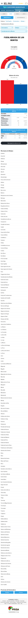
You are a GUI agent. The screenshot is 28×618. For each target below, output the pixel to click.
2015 (10, 14)
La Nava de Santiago (5, 345)
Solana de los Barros (5, 490)
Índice (19, 603)
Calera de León (4, 216)
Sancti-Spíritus (4, 471)
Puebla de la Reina (5, 434)
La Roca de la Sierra (5, 350)
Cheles (2, 242)
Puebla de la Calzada (5, 432)
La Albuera (3, 327)
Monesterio (3, 392)
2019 (4, 14)
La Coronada (3, 332)
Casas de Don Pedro (5, 232)
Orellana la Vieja (4, 419)
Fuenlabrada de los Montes (6, 277)
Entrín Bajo (3, 261)
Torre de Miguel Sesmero (6, 503)
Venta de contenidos (11, 600)
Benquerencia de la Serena (7, 195)
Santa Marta (3, 479)
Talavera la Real (4, 495)
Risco (2, 463)
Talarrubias (3, 492)
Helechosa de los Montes (6, 303)
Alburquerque (4, 164)
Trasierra (3, 511)
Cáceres (21, 592)
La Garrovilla (3, 334)
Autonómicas (21, 17)
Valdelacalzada (4, 521)
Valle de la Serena (5, 534)
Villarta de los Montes (5, 574)
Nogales (2, 405)
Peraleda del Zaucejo (5, 426)
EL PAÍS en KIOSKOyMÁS (12, 603)
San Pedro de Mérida (5, 474)
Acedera (3, 153)
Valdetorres (3, 524)
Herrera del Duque (5, 305)
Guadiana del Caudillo (5, 298)
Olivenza (3, 413)
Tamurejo (3, 500)
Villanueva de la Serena (6, 563)
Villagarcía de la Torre (5, 555)
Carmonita (3, 229)
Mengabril (3, 384)
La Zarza (3, 353)
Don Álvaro (3, 253)
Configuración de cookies (21, 602)
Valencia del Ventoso (5, 532)
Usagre (2, 516)
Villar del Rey (3, 568)
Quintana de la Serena (5, 450)
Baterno (2, 192)
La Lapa (2, 340)
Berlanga (3, 198)
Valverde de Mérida (5, 550)
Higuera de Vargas (5, 313)
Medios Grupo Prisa (13, 612)
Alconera (3, 169)
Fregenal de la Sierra (5, 274)
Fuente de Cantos (4, 279)
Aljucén (2, 171)
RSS (21, 603)
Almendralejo (4, 177)
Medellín (2, 379)
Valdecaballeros (4, 518)
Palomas (3, 421)
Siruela (2, 487)
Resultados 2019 (19, 10)
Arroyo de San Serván (5, 179)
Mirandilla (3, 390)
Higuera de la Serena (5, 308)
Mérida (2, 387)
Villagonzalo (3, 558)
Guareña (3, 300)
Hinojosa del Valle (4, 319)
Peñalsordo (3, 424)
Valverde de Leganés (5, 545)
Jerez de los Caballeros (6, 324)
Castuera (3, 240)
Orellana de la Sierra (5, 416)
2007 (24, 14)
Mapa (6, 603)
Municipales (7, 17)
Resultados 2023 (10, 10)
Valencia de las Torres (5, 526)
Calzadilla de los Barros (6, 219)
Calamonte (3, 213)
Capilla (2, 227)
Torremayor (3, 505)
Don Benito (3, 256)
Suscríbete (21, 3)
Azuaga (2, 185)
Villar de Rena (4, 571)
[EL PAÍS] (8, 3)
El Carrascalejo (4, 258)
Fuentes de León (4, 287)
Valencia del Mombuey (6, 529)
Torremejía (3, 508)
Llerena (2, 358)
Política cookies (13, 602)
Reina (2, 453)
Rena (2, 455)
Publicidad (17, 600)
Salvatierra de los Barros (6, 468)
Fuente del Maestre (5, 284)
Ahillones (3, 158)
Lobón (2, 361)
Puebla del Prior (4, 440)
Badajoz (2, 187)
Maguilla (2, 369)
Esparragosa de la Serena (6, 269)
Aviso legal (22, 600)
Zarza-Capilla (4, 584)
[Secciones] (2, 3)
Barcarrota (3, 190)
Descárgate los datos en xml (14, 143)
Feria (2, 271)
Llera (2, 355)
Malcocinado (3, 371)
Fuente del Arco (4, 282)
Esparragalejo (4, 263)
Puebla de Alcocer (5, 429)
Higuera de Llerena (5, 311)
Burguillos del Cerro (5, 206)
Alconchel (3, 166)
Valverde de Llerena (5, 547)
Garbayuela (3, 290)
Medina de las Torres (5, 382)
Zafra (2, 576)
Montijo (2, 400)
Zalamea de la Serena (5, 582)
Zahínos (2, 579)
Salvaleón (3, 466)
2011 (17, 14)
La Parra (3, 348)
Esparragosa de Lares (5, 266)
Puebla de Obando (5, 442)
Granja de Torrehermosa (6, 295)
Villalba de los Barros (5, 560)
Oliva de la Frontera (5, 408)
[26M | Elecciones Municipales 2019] (14, 7)
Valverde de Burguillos (5, 542)
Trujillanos (3, 513)
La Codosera (3, 329)
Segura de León (4, 484)
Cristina (2, 250)
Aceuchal (3, 156)
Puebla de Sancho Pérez (6, 445)
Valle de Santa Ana (5, 539)
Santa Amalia (4, 476)
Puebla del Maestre (5, 437)
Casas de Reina (4, 235)
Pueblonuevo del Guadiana (6, 447)
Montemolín (3, 395)
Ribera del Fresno (4, 461)
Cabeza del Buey (4, 208)
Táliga (2, 497)
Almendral (3, 174)
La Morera (3, 342)
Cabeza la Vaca (4, 211)
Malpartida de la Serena (6, 374)
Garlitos (2, 292)
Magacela (3, 366)
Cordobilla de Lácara (5, 245)
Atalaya (2, 182)
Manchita (3, 376)
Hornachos (3, 321)
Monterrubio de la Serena (6, 397)
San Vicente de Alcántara (6, 482)
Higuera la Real (4, 316)
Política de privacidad (5, 602)
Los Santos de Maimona (6, 363)
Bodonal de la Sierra (5, 203)
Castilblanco (3, 237)
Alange (2, 161)
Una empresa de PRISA (13, 608)
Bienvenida (3, 200)
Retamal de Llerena (5, 458)
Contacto (4, 600)
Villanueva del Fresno (5, 566)
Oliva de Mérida (4, 411)
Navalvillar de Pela (5, 403)
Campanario (3, 221)
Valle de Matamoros (5, 537)
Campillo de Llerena (5, 224)
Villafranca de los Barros (6, 553)
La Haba (2, 337)
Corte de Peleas (4, 248)
